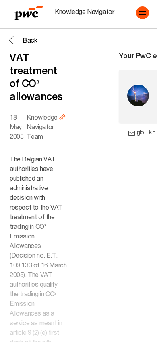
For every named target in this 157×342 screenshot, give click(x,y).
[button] (142, 12)
